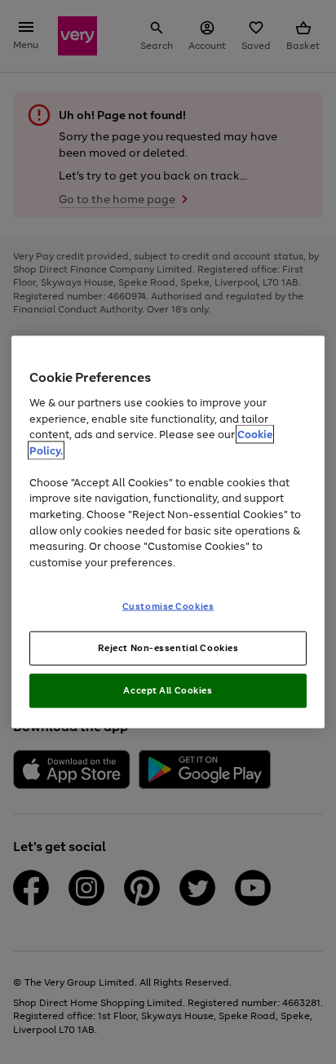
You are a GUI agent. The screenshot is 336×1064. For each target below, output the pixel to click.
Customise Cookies (168, 606)
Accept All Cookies (167, 689)
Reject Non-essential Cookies (168, 647)
